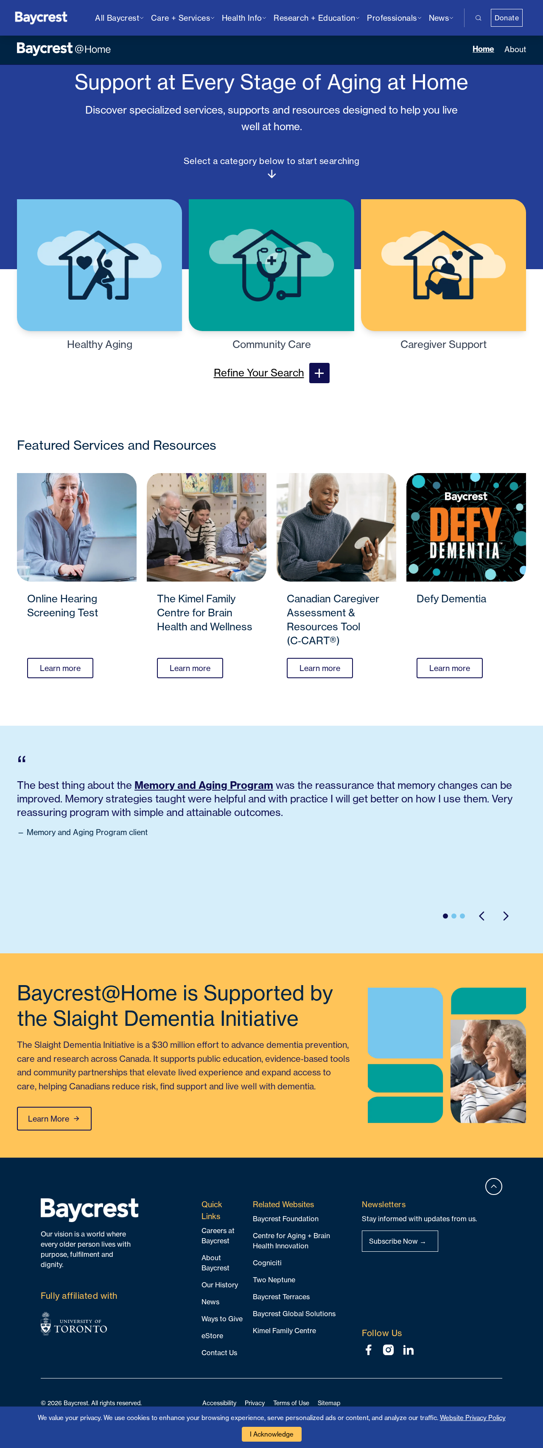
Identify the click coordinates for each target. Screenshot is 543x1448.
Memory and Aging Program (203, 785)
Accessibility (219, 1402)
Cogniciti (267, 1263)
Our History (220, 1285)
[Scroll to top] (493, 1186)
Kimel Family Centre (284, 1330)
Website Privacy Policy (473, 1418)
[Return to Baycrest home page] (41, 17)
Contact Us (219, 1352)
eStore (212, 1335)
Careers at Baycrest (218, 1235)
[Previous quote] (482, 916)
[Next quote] (505, 916)
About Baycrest (216, 1262)
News (210, 1302)
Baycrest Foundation (286, 1218)
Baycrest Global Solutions (294, 1313)
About (515, 49)
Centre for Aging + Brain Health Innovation (291, 1240)
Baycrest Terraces (281, 1296)
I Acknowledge (272, 1434)
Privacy (255, 1402)
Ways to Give (222, 1318)
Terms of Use (291, 1402)
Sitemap (329, 1402)
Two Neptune (274, 1279)
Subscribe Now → (397, 1241)
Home (483, 49)
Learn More (48, 1118)
